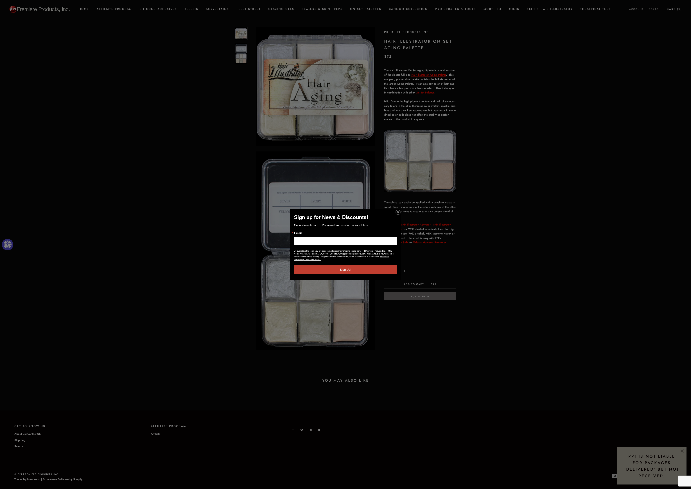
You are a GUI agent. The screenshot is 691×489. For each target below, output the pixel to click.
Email (298, 233)
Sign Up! (345, 269)
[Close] (398, 212)
